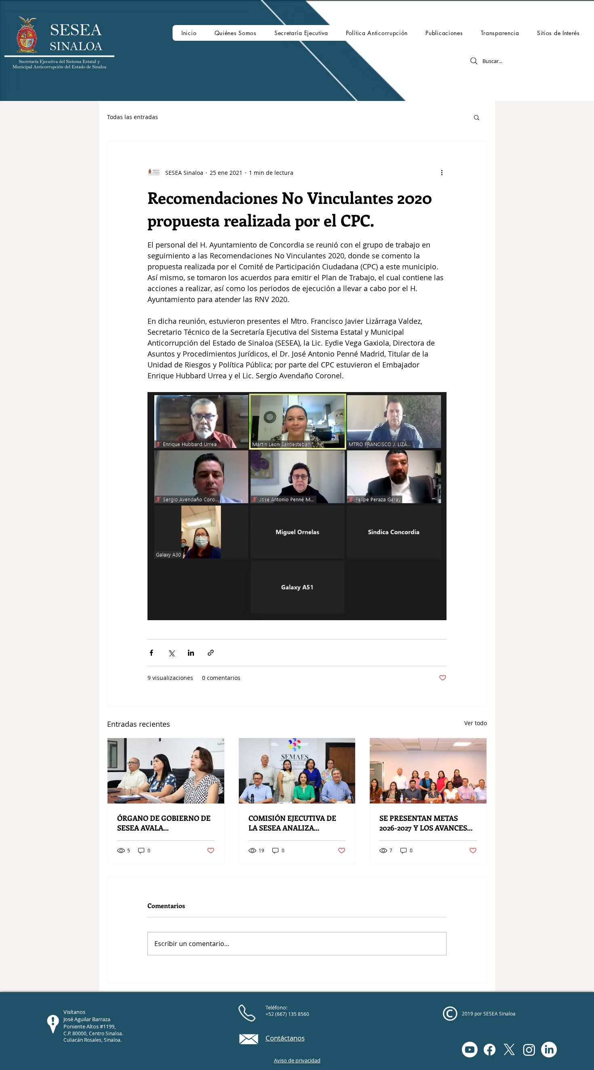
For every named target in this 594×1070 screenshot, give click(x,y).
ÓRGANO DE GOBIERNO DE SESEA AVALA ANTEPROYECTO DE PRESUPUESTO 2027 (164, 823)
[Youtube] (470, 1049)
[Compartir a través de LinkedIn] (191, 653)
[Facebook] (489, 1049)
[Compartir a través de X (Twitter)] (171, 653)
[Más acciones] (442, 172)
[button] (235, 33)
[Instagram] (529, 1049)
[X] (509, 1049)
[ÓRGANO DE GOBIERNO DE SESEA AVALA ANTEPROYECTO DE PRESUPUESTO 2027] (165, 771)
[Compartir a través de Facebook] (151, 653)
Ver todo (475, 723)
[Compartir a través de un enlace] (211, 653)
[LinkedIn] (549, 1049)
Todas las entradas (132, 117)
